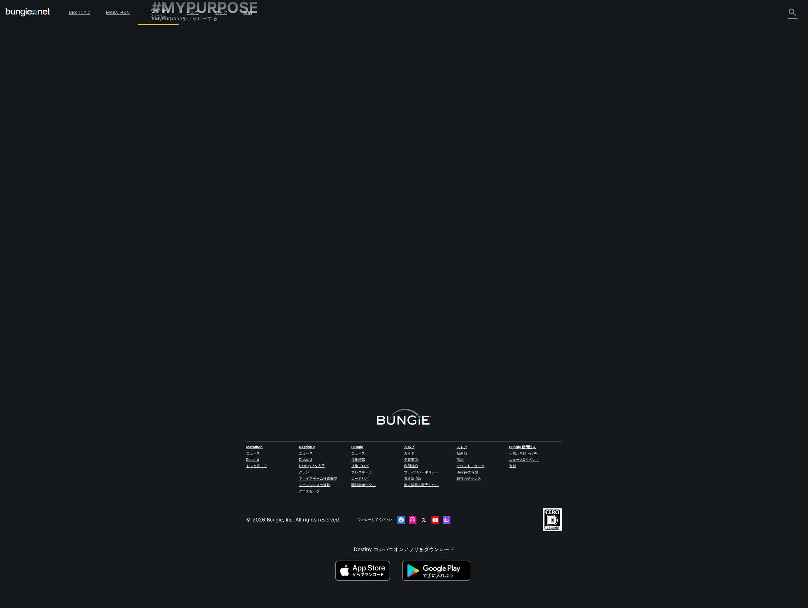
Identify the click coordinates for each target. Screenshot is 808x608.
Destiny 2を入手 (312, 466)
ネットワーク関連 (176, 90)
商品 (460, 459)
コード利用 (360, 478)
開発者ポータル (363, 485)
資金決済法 (412, 478)
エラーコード (171, 84)
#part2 (494, 189)
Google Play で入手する (437, 571)
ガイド (409, 453)
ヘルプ (193, 12)
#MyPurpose (474, 118)
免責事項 (411, 459)
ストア (221, 12)
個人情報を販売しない (421, 485)
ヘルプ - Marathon (177, 187)
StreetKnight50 (298, 124)
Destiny (27, 12)
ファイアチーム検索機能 (318, 478)
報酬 (248, 12)
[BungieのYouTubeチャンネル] (435, 520)
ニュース (253, 453)
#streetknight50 (448, 118)
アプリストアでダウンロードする (368, 571)
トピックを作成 (300, 83)
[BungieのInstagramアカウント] (412, 520)
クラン (304, 472)
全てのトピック (173, 36)
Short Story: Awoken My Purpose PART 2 (329, 188)
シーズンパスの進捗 (314, 485)
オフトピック (171, 180)
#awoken (425, 118)
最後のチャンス (469, 478)
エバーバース (171, 97)
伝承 (161, 63)
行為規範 (164, 202)
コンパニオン (171, 160)
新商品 (462, 453)
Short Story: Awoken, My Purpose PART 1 (329, 118)
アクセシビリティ (176, 111)
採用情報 (358, 459)
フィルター (332, 83)
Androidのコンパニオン (183, 132)
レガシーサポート (176, 153)
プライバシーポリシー (421, 472)
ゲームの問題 (171, 104)
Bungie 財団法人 (522, 447)
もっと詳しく (256, 466)
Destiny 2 (79, 12)
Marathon (118, 12)
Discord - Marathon (179, 194)
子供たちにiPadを (523, 453)
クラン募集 (168, 167)
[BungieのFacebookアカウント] (401, 520)
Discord (252, 459)
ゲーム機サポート (176, 146)
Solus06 (373, 211)
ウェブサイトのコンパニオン (189, 118)
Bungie (357, 447)
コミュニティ (158, 9)
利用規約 (411, 466)
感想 (161, 49)
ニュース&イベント (524, 459)
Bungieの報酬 (467, 472)
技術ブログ (360, 466)
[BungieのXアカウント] (424, 520)
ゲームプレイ (171, 70)
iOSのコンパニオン (177, 125)
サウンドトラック (470, 466)
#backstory (404, 118)
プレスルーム (361, 472)
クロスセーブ (309, 491)
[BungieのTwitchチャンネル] (446, 520)
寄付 (512, 466)
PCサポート (169, 139)
